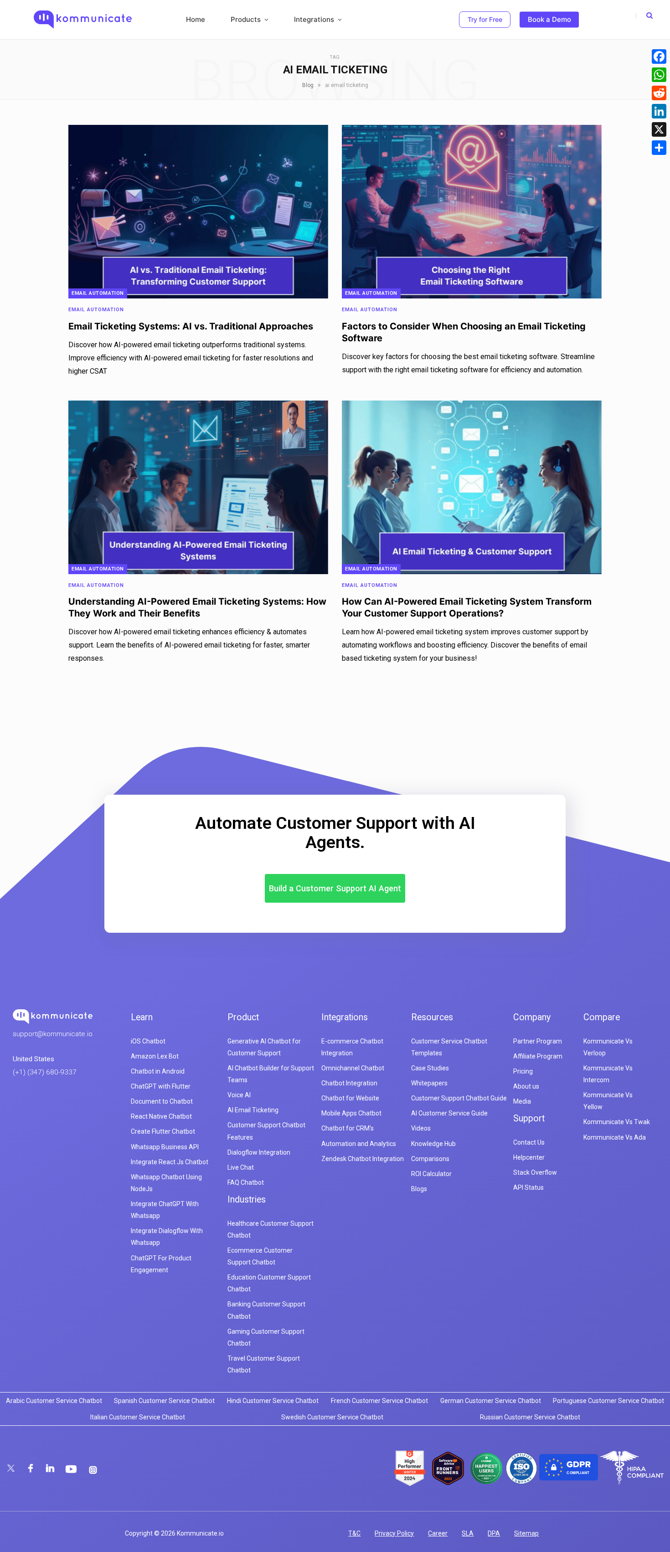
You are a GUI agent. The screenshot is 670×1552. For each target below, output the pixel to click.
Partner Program (537, 1041)
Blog (308, 85)
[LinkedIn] (659, 111)
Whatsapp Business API (165, 1147)
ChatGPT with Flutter (161, 1086)
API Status (528, 1187)
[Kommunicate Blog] (83, 19)
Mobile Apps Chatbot (351, 1113)
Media (522, 1101)
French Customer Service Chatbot (379, 1400)
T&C (354, 1533)
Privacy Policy (394, 1533)
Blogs (419, 1188)
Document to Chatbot (162, 1101)
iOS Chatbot (148, 1041)
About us (526, 1086)
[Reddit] (659, 93)
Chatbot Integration (349, 1083)
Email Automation (98, 293)
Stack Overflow (535, 1172)
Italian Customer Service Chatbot (137, 1417)
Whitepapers (429, 1083)
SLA (468, 1533)
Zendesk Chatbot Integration (362, 1158)
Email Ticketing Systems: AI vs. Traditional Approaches (190, 326)
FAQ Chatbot (245, 1182)
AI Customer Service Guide (449, 1113)
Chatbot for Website (350, 1098)
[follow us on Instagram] (93, 1470)
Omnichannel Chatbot (352, 1068)
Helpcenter (529, 1157)
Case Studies (430, 1068)
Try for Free (485, 19)
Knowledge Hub (433, 1143)
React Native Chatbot (161, 1116)
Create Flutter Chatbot (163, 1131)
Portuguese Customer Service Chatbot (608, 1400)
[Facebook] (659, 56)
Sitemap (526, 1533)
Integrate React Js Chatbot (169, 1162)
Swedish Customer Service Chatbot (332, 1417)
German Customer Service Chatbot (490, 1400)
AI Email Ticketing (252, 1110)
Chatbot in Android (158, 1071)
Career (438, 1533)
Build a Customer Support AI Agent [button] (335, 888)
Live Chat (240, 1167)
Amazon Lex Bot (155, 1056)
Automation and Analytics (358, 1143)
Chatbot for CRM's (347, 1128)
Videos (421, 1128)
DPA (494, 1533)
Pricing (523, 1071)
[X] (659, 129)
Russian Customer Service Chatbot (530, 1417)
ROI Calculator (431, 1173)
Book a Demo (549, 19)
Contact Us (529, 1142)
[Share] (659, 148)
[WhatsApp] (659, 75)
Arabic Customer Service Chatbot (54, 1400)
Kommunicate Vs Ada (614, 1137)
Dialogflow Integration (258, 1152)
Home (195, 19)
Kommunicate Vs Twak (616, 1121)
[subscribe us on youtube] (72, 1468)
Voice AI (239, 1095)
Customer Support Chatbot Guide (459, 1098)
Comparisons (430, 1158)
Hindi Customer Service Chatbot (273, 1400)
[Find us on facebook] (31, 1468)
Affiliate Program (537, 1056)
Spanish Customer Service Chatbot (164, 1400)
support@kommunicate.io (53, 1034)
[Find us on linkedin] (51, 1468)
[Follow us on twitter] (11, 1468)
